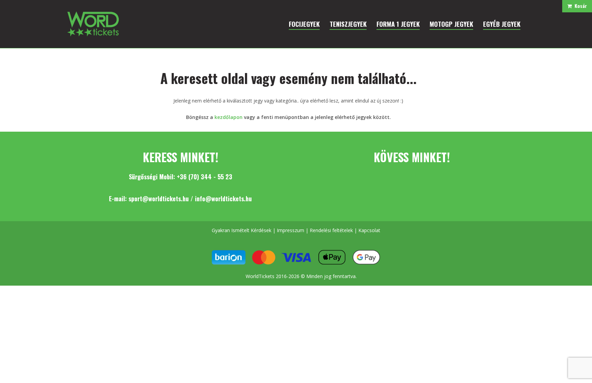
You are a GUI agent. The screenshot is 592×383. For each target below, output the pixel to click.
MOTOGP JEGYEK (451, 23)
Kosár (579, 5)
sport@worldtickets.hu (158, 198)
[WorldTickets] (93, 23)
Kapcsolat (369, 230)
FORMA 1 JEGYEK (398, 23)
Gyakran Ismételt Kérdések (241, 230)
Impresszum (290, 230)
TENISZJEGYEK (348, 23)
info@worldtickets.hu (223, 198)
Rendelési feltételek (331, 230)
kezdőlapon (228, 117)
